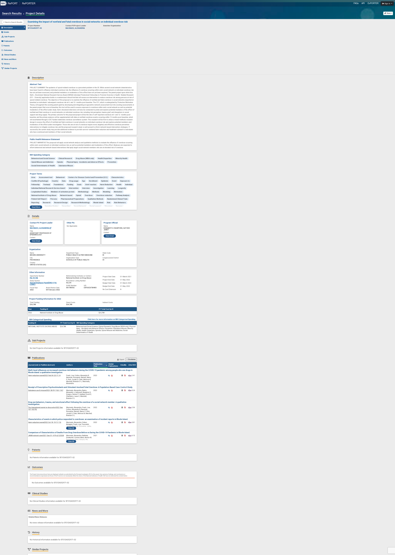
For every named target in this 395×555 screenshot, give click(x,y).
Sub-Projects (9, 37)
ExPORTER (373, 3)
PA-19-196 (34, 278)
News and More (10, 59)
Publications (9, 41)
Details (6, 32)
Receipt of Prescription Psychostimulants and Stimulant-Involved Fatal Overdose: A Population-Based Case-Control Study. (80, 387)
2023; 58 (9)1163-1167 (45, 390)
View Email (36, 241)
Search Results (12, 13)
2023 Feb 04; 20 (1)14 (44, 375)
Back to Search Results (13, 22)
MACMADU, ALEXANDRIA (40, 228)
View (71, 428)
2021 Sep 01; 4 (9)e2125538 (46, 436)
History (7, 64)
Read (36, 207)
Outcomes (8, 50)
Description (8, 28)
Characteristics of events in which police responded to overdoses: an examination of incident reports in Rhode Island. (78, 419)
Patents (6, 46)
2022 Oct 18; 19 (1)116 (44, 422)
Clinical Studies (10, 55)
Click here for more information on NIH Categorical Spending (111, 319)
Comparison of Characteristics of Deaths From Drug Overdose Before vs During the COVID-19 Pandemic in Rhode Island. (79, 432)
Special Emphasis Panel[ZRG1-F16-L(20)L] (43, 283)
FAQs (356, 3)
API (363, 3)
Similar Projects (10, 68)
